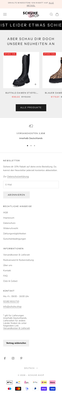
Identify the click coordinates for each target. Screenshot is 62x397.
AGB (5, 212)
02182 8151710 (11, 301)
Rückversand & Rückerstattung (18, 260)
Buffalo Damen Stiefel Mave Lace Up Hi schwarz (21, 93)
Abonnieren (16, 194)
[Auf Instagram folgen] (13, 358)
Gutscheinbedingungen (14, 238)
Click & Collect (10, 281)
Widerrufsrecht (10, 228)
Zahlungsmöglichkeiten (14, 233)
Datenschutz (9, 223)
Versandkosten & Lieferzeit (16, 254)
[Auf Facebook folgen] (4, 358)
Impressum (8, 217)
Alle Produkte (31, 107)
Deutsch (29, 368)
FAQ (5, 275)
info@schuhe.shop (12, 306)
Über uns (7, 265)
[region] (31, 132)
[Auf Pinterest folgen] (21, 358)
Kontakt (7, 270)
